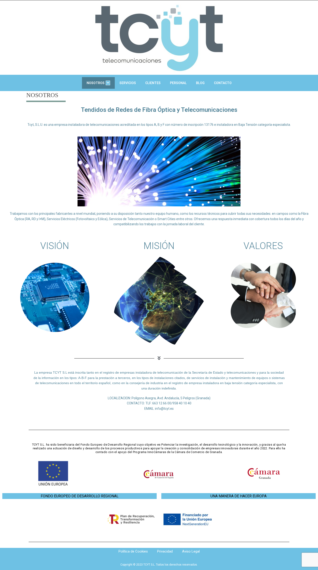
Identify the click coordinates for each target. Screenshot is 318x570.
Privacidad (165, 551)
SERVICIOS (127, 83)
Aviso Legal (191, 551)
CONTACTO (223, 83)
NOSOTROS (96, 83)
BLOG (200, 83)
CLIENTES (153, 83)
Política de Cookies (133, 551)
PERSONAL (178, 83)
